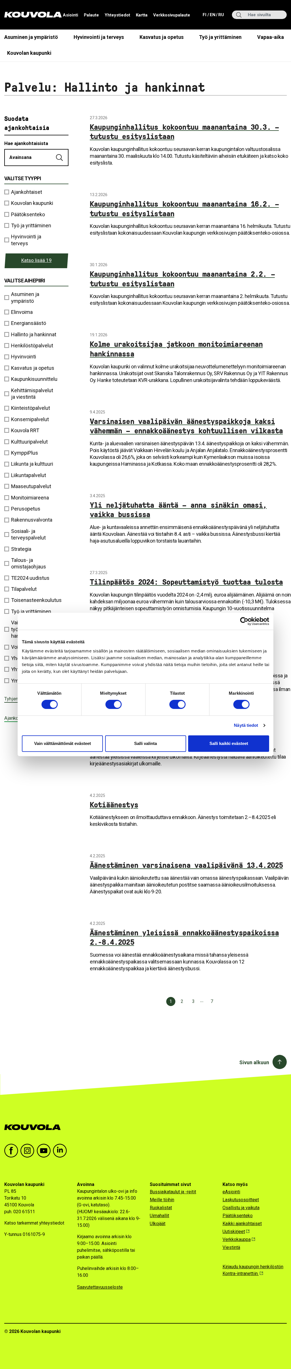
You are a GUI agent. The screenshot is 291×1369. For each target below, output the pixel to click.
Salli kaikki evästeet (228, 743)
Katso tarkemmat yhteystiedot (34, 1223)
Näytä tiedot (246, 725)
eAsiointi (231, 1191)
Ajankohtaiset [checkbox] (26, 192)
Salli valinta (145, 743)
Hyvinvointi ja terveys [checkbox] (26, 240)
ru (220, 14)
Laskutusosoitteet (241, 1199)
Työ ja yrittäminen (220, 37)
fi (205, 14)
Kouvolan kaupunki (29, 53)
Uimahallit (159, 1215)
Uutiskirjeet (234, 1231)
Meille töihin (162, 1199)
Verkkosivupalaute (171, 15)
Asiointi (70, 15)
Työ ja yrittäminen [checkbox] (31, 225)
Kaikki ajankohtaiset (242, 1223)
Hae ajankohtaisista (26, 143)
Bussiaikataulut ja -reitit (173, 1191)
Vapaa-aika (270, 37)
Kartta (141, 15)
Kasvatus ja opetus (162, 37)
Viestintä (231, 1247)
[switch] (113, 704)
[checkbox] (36, 297)
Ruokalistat (161, 1207)
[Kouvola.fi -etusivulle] (34, 1127)
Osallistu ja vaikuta (241, 1207)
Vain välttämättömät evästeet (62, 743)
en (212, 14)
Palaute (91, 15)
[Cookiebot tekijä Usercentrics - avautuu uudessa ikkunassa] (244, 621)
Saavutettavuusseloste (100, 1287)
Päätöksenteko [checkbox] (28, 214)
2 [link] (182, 1001)
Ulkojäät (157, 1223)
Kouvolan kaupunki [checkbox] (32, 203)
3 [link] (193, 1001)
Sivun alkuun (254, 1062)
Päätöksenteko (238, 1215)
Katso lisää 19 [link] (36, 260)
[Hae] (60, 157)
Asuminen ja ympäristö (31, 37)
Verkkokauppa (237, 1239)
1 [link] (170, 1001)
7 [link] (212, 1001)
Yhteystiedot (117, 15)
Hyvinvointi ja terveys (99, 37)
